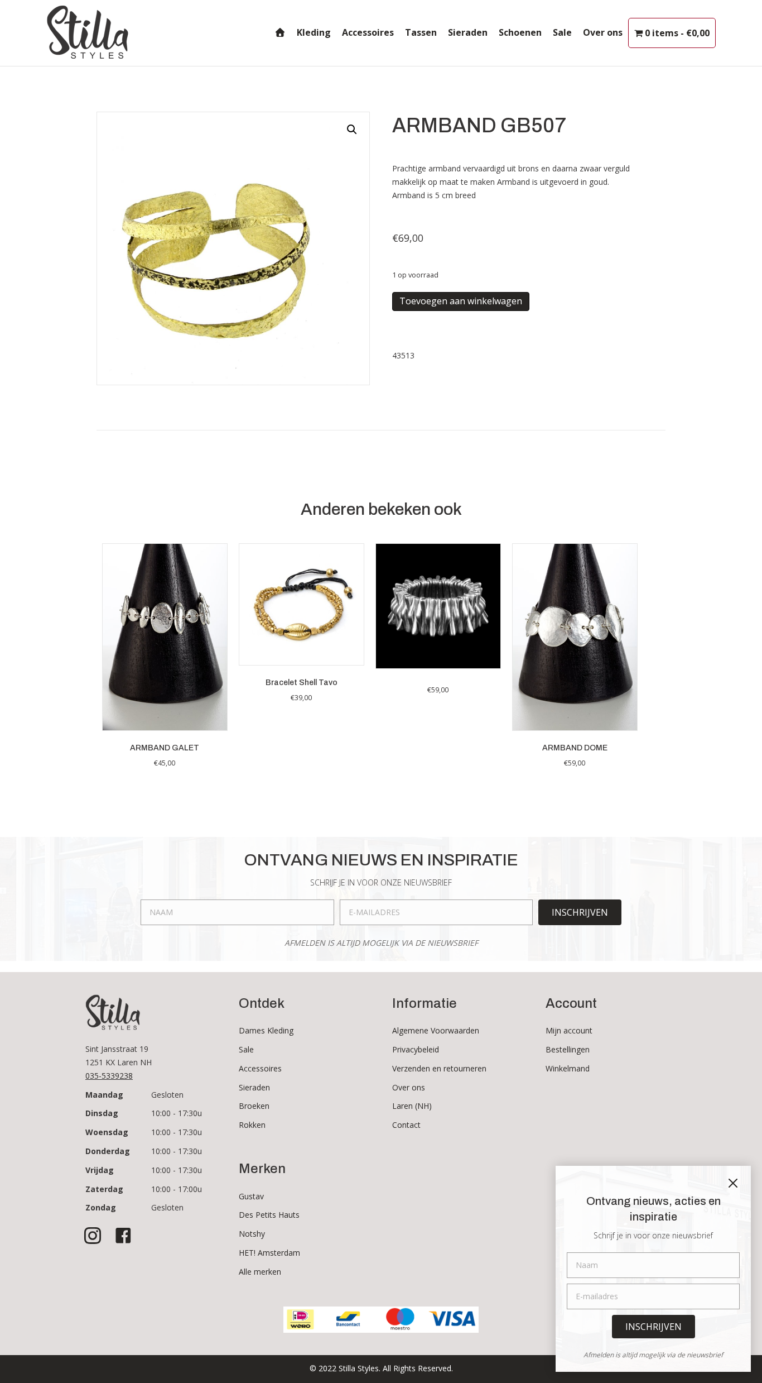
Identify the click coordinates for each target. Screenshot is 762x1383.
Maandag (104, 1094)
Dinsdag (101, 1113)
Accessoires (368, 32)
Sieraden (468, 32)
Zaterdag (104, 1189)
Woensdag (106, 1132)
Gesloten (167, 1094)
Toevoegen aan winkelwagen (460, 301)
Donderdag (107, 1151)
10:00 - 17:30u (176, 1113)
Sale (562, 32)
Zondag (100, 1207)
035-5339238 (109, 1075)
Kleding (314, 32)
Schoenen (520, 32)
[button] (352, 129)
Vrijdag (99, 1170)
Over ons (603, 32)
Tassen (421, 32)
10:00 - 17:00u (176, 1189)
